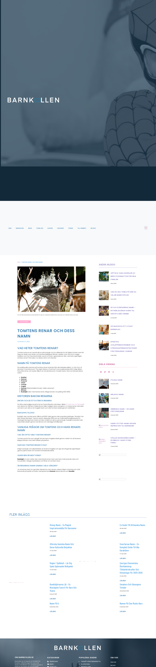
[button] (146, 228)
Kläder (50, 228)
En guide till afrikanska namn (132, 525)
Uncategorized (24, 322)
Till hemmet (81, 228)
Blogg (93, 228)
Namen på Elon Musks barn (131, 603)
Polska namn (116, 380)
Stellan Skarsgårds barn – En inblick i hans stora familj (123, 440)
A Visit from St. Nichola (75, 404)
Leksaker (60, 228)
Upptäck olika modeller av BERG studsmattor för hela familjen (123, 276)
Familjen (39, 228)
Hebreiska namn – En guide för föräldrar (122, 410)
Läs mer (53, 536)
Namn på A (54, 603)
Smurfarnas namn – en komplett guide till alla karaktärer (129, 547)
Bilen (30, 228)
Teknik (70, 228)
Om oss (113, 662)
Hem (9, 228)
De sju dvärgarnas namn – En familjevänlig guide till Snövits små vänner (123, 310)
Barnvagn (20, 228)
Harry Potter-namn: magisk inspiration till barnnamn (123, 424)
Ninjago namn (117, 394)
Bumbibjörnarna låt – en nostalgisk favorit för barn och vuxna (63, 587)
